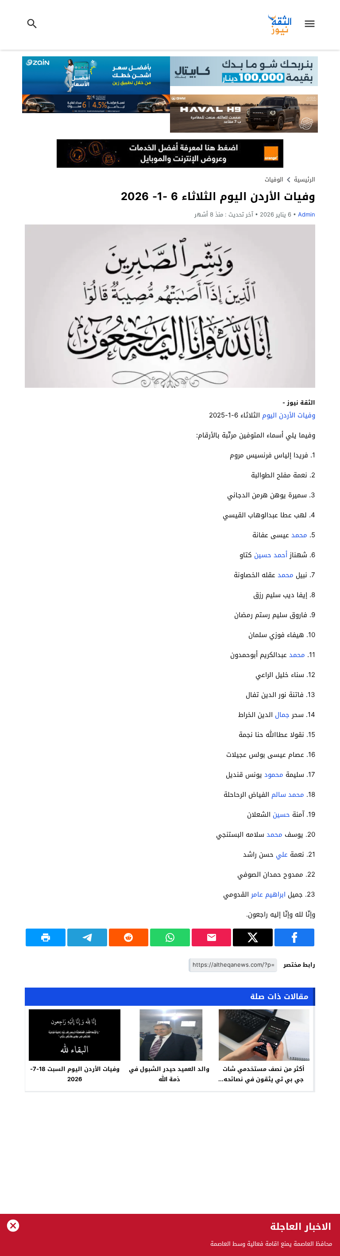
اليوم (269, 415)
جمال (282, 715)
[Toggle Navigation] (312, 25)
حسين (262, 555)
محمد (299, 535)
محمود (273, 774)
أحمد (280, 555)
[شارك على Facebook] (294, 937)
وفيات (306, 415)
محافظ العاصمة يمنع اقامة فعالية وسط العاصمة (271, 1243)
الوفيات (274, 179)
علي (282, 854)
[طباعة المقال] (45, 937)
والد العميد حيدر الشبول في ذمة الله (169, 1074)
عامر (257, 894)
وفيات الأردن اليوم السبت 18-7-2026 (75, 1074)
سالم (278, 794)
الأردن (287, 415)
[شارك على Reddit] (129, 937)
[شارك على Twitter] (252, 937)
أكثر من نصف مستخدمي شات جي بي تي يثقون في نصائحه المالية (264, 1079)
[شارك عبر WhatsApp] (170, 937)
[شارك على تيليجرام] (87, 937)
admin (306, 214)
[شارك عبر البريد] (211, 937)
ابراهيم (275, 894)
